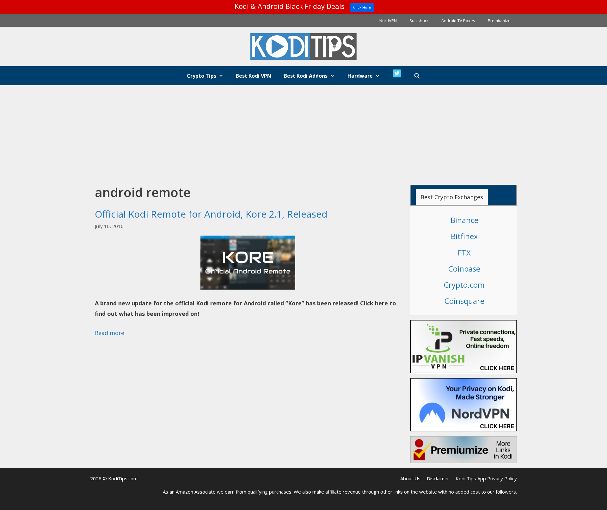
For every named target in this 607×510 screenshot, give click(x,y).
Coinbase (464, 268)
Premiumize (499, 20)
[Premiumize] (463, 449)
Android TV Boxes (458, 20)
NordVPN (388, 20)
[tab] (452, 197)
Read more (109, 333)
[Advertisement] (303, 132)
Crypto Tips (201, 75)
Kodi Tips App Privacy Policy (486, 478)
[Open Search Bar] (417, 75)
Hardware (360, 75)
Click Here (362, 7)
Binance (464, 220)
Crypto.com (464, 284)
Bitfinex (464, 236)
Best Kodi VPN (253, 75)
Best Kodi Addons (306, 75)
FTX (464, 252)
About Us (410, 478)
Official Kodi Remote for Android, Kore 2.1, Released (211, 213)
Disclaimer (438, 478)
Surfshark (419, 20)
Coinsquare (464, 301)
